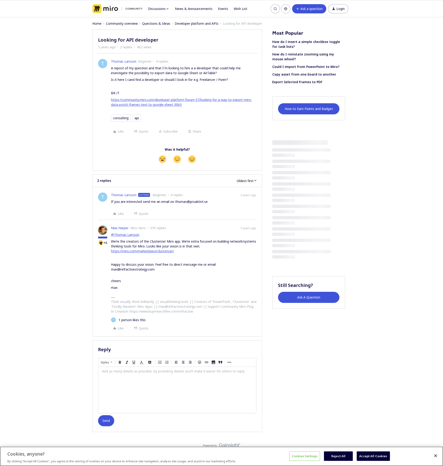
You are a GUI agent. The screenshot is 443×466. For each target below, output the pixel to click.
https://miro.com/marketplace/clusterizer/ (142, 251)
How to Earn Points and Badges (309, 109)
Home (97, 23)
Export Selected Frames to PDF (297, 82)
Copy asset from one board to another (304, 74)
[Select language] (285, 8)
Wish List (240, 8)
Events (223, 8)
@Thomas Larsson (125, 234)
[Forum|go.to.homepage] (117, 8)
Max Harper (120, 228)
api (137, 118)
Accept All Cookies (373, 456)
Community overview (122, 23)
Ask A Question (308, 297)
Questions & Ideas (156, 23)
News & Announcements (194, 8)
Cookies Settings (304, 456)
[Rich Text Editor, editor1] (177, 390)
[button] (309, 8)
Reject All (338, 456)
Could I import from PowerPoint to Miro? (305, 66)
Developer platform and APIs (197, 23)
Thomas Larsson (123, 61)
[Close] (436, 456)
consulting (121, 118)
